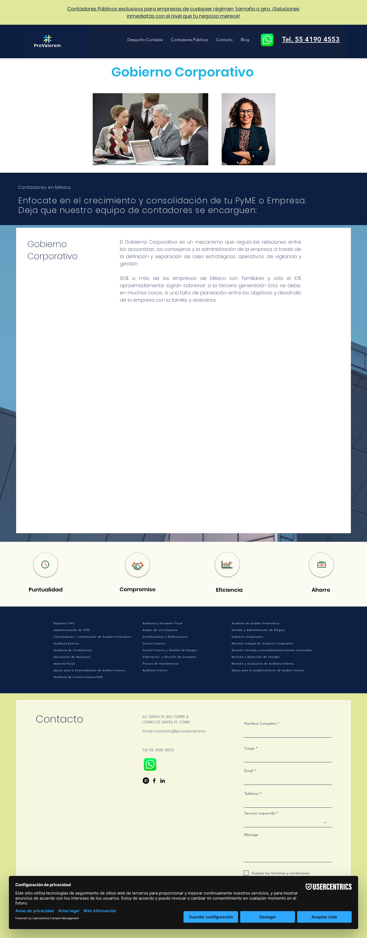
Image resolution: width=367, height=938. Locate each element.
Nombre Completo (260, 723)
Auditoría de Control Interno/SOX (78, 677)
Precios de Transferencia (160, 663)
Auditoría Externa (66, 643)
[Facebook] (154, 780)
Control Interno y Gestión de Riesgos (170, 650)
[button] (145, 39)
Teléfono (251, 793)
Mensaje (251, 834)
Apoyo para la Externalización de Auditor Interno (89, 670)
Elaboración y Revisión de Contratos (169, 657)
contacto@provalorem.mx (179, 731)
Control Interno (154, 643)
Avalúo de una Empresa (160, 630)
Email (248, 771)
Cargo (249, 748)
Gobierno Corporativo (247, 636)
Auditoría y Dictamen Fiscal (162, 623)
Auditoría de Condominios (73, 650)
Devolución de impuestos (72, 657)
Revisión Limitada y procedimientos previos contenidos (272, 650)
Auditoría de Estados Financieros (255, 623)
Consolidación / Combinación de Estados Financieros (92, 636)
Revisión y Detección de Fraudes (256, 657)
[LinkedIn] (162, 780)
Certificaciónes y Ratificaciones (165, 636)
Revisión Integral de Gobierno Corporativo (263, 643)
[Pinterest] (146, 780)
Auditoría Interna (155, 670)
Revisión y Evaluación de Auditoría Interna (263, 663)
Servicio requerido (259, 813)
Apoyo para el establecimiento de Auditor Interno (268, 670)
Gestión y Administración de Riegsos (258, 630)
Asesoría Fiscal (64, 663)
